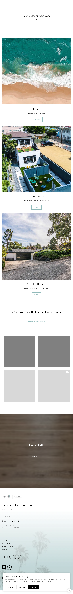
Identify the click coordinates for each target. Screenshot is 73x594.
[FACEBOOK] (9, 557)
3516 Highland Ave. (8, 525)
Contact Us (5, 549)
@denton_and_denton (36, 321)
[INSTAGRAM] (4, 557)
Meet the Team (7, 537)
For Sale (4, 540)
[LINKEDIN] (19, 557)
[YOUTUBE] (14, 557)
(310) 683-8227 (7, 510)
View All (36, 207)
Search (36, 295)
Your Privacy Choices (36, 592)
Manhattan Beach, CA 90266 (11, 528)
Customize (22, 587)
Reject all (10, 587)
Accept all (33, 587)
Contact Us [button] (36, 456)
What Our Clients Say (9, 546)
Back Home (36, 120)
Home (4, 534)
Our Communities (7, 543)
